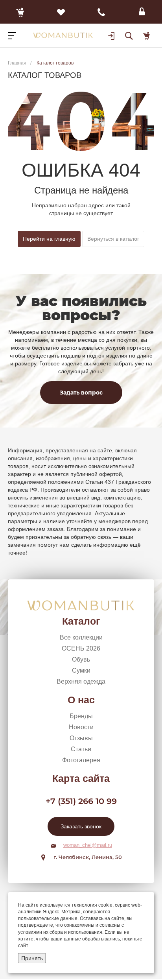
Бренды (81, 716)
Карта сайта (81, 778)
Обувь (81, 659)
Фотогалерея (81, 760)
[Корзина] (20, 12)
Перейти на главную (49, 239)
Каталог (81, 621)
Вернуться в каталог (113, 239)
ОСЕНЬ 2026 (81, 648)
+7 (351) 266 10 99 (81, 801)
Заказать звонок (81, 826)
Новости (81, 727)
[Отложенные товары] (60, 12)
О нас (81, 699)
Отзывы (81, 738)
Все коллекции (81, 637)
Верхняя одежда (81, 681)
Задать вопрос (81, 392)
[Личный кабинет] (142, 12)
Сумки (81, 670)
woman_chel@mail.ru (87, 845)
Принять (32, 958)
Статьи (81, 749)
